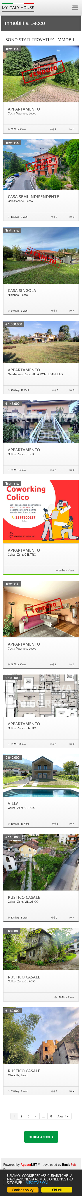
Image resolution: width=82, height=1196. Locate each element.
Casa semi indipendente (33, 196)
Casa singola (22, 290)
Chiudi (56, 1189)
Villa (13, 803)
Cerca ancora (41, 1137)
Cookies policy (22, 1189)
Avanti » (63, 1116)
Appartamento (24, 109)
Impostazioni (36, 1182)
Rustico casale (24, 897)
